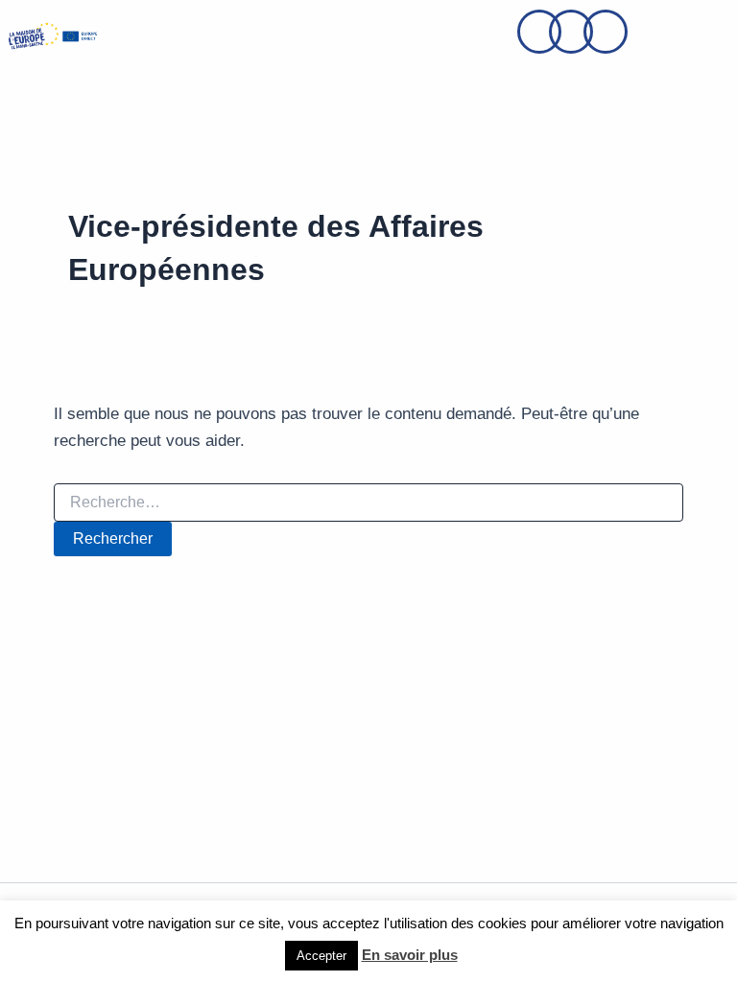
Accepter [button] (321, 955)
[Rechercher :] (368, 502)
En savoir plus (410, 955)
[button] (149, 36)
